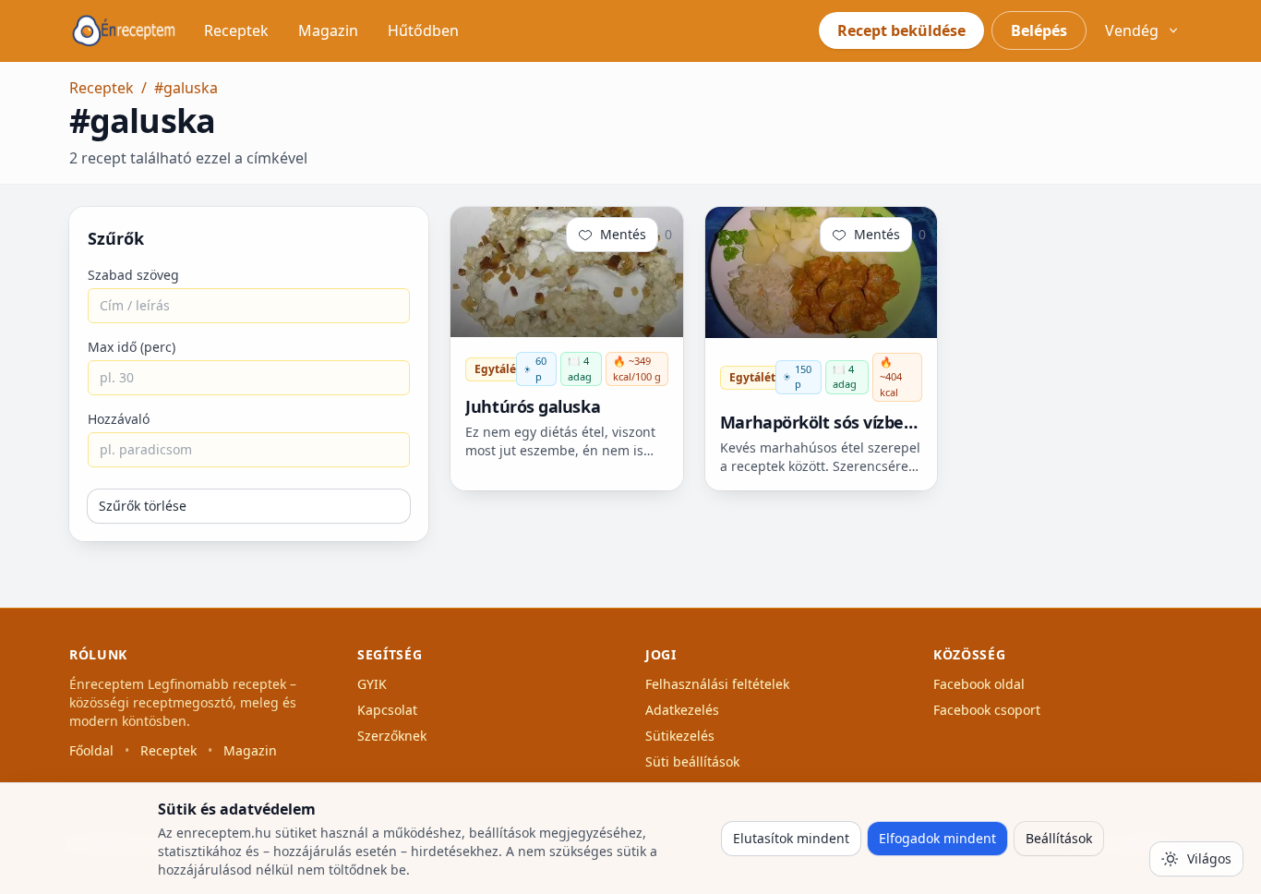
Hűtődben (423, 30)
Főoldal (91, 750)
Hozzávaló (119, 419)
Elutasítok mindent (791, 838)
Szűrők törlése (142, 505)
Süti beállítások (692, 761)
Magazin (328, 30)
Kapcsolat (387, 710)
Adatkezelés (682, 710)
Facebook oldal (979, 684)
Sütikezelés (680, 735)
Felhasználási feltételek (717, 684)
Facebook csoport (986, 710)
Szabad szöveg (133, 275)
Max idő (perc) (131, 347)
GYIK (372, 684)
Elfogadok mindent (937, 838)
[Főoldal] (123, 30)
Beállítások (1059, 838)
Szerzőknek (391, 735)
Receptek (236, 30)
